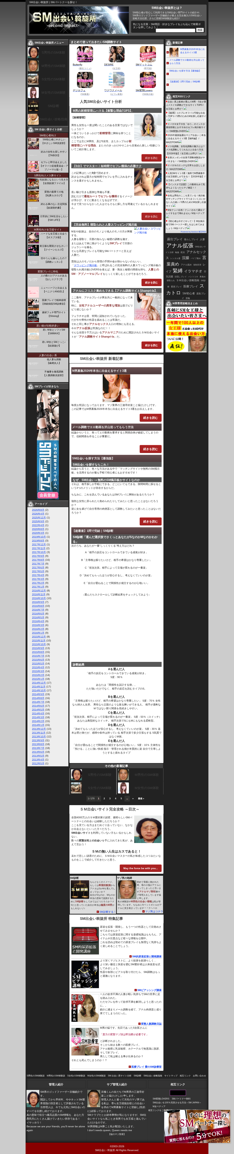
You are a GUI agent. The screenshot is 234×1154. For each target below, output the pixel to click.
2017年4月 (38, 575)
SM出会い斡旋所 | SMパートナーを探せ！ (53, 2)
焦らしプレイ (191, 239)
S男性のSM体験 (100, 775)
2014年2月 (38, 721)
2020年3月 (38, 532)
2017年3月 (38, 579)
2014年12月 (39, 682)
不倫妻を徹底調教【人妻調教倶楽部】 (54, 373)
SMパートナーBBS (181, 1098)
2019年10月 (39, 536)
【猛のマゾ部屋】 (117, 1134)
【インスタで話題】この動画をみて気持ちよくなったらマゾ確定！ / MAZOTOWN (185, 188)
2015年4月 (38, 667)
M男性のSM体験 (147, 775)
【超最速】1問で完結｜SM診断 (92, 530)
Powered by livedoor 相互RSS (193, 232)
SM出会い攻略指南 (53, 119)
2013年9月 (38, 740)
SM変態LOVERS (161, 1098)
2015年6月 (38, 659)
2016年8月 (38, 605)
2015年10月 (39, 644)
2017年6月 (38, 567)
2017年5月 (38, 571)
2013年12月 (39, 728)
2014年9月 (38, 694)
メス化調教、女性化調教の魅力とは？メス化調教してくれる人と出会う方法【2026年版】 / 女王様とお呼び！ (185, 150)
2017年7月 (38, 563)
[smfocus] (178, 1095)
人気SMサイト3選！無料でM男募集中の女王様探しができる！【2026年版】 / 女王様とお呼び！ (185, 177)
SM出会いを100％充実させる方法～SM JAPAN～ (177, 1102)
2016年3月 (38, 625)
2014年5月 (38, 709)
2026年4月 (38, 513)
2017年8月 (38, 559)
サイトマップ (171, 1075)
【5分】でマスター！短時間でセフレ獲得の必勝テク (107, 166)
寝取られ (171, 280)
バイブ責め (196, 258)
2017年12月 (39, 544)
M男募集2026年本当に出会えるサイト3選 (99, 370)
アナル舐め (186, 264)
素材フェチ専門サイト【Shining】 (54, 314)
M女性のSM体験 (147, 788)
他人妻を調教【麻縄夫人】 (54, 361)
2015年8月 (38, 652)
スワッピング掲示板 (85, 265)
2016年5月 (38, 617)
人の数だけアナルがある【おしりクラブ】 (54, 277)
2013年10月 (39, 736)
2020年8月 (38, 529)
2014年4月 (38, 713)
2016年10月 (39, 598)
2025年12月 (39, 517)
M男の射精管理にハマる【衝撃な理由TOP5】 (103, 110)
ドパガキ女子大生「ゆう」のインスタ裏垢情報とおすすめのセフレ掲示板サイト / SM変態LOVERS (185, 127)
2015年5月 (38, 663)
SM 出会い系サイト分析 (119, 1075)
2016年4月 (38, 621)
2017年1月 (38, 586)
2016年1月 (38, 632)
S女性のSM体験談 (76, 1075)
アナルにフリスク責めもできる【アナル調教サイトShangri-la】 (115, 290)
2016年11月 (39, 594)
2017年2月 (38, 582)
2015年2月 (38, 675)
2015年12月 (39, 636)
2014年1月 (38, 725)
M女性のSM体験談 (96, 1075)
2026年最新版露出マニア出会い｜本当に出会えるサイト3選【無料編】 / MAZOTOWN (186, 139)
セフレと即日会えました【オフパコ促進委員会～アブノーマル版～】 (54, 166)
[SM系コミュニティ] (48, 498)
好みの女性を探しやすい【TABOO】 (54, 153)
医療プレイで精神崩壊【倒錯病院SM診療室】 (53, 302)
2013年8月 (38, 744)
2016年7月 (38, 609)
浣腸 (185, 258)
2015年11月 (39, 640)
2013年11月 (39, 732)
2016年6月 (38, 613)
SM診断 (53, 106)
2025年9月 (38, 521)
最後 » (141, 798)
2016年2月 (38, 628)
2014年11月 (39, 686)
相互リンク (185, 1075)
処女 (183, 252)
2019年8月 (38, 540)
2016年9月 (38, 602)
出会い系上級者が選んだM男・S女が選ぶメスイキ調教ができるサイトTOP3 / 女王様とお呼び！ (186, 105)
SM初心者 (188, 293)
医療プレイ (190, 286)
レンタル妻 (175, 258)
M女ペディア (159, 1106)
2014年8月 (38, 698)
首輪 (188, 298)
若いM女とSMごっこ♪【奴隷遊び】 (54, 344)
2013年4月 (38, 759)
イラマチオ (193, 271)
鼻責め (203, 277)
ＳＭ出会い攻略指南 (187, 280)
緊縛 (178, 270)
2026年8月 (38, 509)
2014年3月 (38, 717)
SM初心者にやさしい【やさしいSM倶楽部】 (53, 141)
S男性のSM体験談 (36, 1075)
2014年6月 (38, 705)
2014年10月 (39, 690)
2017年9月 (38, 555)
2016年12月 (39, 590)
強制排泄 (197, 265)
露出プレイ (175, 239)
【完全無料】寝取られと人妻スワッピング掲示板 (105, 224)
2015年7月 (38, 655)
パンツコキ (193, 277)
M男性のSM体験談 (56, 1075)
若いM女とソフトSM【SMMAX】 (54, 331)
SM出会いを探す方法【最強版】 (93, 458)
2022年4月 (38, 525)
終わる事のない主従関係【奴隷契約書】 (54, 206)
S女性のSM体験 (100, 788)
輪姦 (177, 252)
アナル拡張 (179, 245)
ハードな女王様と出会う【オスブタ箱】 (54, 235)
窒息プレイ (176, 286)
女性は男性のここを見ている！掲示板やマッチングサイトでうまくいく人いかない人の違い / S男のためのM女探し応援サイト (186, 200)
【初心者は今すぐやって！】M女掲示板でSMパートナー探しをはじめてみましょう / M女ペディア (185, 225)
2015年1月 (38, 678)
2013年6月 (38, 751)
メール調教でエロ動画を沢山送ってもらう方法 (103, 427)
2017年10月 (39, 552)
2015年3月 (38, 671)
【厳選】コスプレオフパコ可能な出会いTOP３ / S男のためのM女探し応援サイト (186, 116)
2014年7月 (38, 701)
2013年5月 (38, 755)
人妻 (202, 239)
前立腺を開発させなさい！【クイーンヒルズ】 (54, 248)
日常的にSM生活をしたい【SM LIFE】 (54, 218)
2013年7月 (38, 748)
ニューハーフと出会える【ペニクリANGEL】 (54, 289)
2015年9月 (38, 648)
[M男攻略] (186, 351)
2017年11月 (39, 548)
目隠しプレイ (181, 277)
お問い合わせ (199, 1075)
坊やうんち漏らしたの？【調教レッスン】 (54, 260)
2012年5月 (38, 763)
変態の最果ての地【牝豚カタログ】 (53, 193)
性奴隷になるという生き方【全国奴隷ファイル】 (54, 181)
